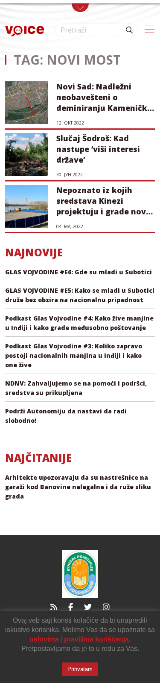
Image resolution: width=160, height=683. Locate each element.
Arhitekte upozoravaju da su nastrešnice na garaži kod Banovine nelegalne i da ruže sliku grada (78, 486)
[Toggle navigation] (80, 7)
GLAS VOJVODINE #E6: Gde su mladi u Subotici (78, 272)
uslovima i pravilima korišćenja (79, 639)
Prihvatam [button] (80, 669)
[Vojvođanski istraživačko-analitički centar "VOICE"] (24, 30)
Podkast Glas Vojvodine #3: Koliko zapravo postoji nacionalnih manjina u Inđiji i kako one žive (73, 355)
